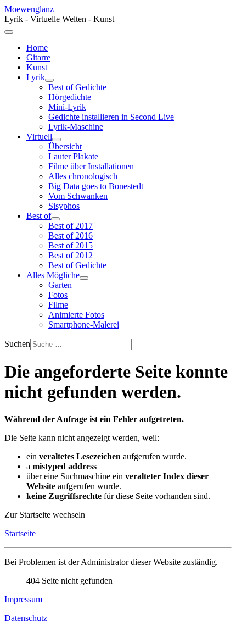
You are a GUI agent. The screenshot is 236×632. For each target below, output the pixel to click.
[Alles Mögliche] (84, 278)
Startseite (20, 533)
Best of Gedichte (77, 87)
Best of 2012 (70, 255)
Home (37, 47)
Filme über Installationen (91, 166)
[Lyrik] (49, 80)
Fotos (58, 295)
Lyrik (35, 77)
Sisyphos (64, 205)
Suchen (17, 343)
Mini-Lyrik (67, 107)
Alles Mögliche (53, 275)
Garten (60, 285)
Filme (58, 304)
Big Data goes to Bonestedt (95, 186)
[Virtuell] (56, 139)
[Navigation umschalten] (8, 32)
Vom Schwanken (78, 196)
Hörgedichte (69, 97)
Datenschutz (25, 618)
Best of (38, 215)
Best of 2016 (70, 235)
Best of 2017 (70, 225)
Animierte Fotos (76, 314)
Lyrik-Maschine (75, 126)
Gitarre (38, 57)
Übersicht (65, 146)
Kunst (36, 67)
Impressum (23, 599)
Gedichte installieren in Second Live (111, 116)
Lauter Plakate (73, 156)
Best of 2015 (70, 245)
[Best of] (55, 218)
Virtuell (39, 136)
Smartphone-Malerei (83, 324)
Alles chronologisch (82, 176)
